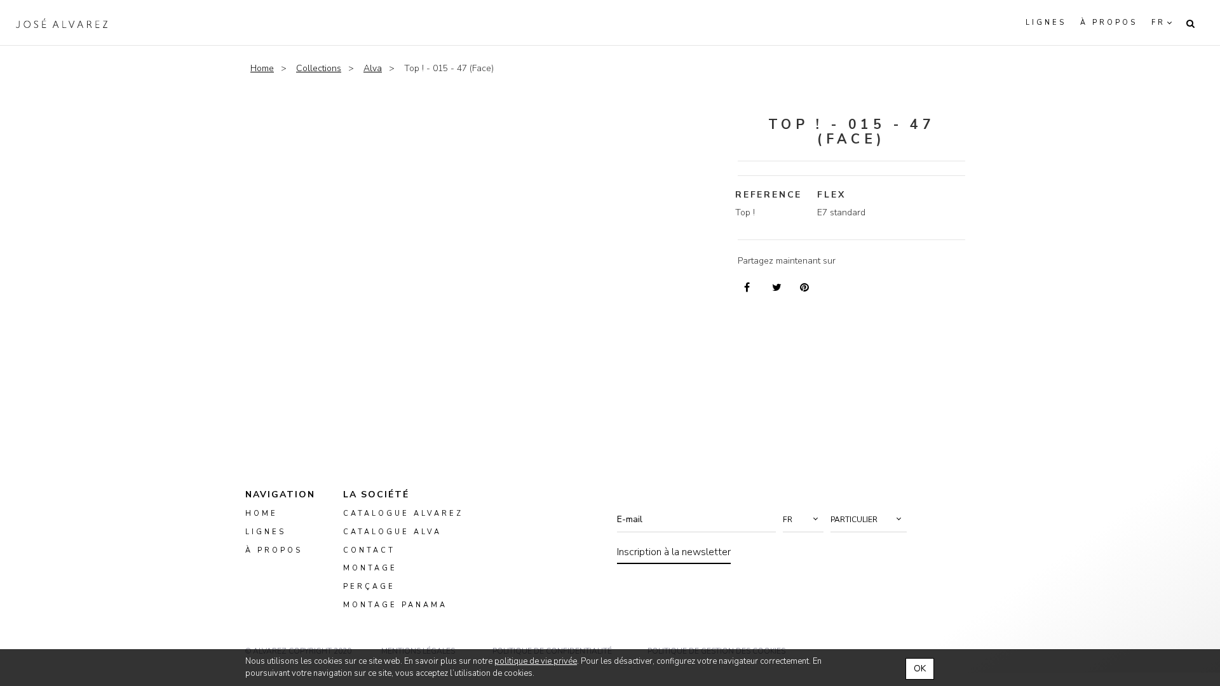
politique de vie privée (535, 661)
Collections (318, 68)
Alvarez (61, 23)
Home (262, 68)
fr (1158, 22)
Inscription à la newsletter (674, 552)
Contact (369, 550)
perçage (369, 587)
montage (370, 569)
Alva (372, 68)
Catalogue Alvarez (403, 513)
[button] (803, 519)
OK (920, 668)
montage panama (395, 605)
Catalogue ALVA (392, 532)
